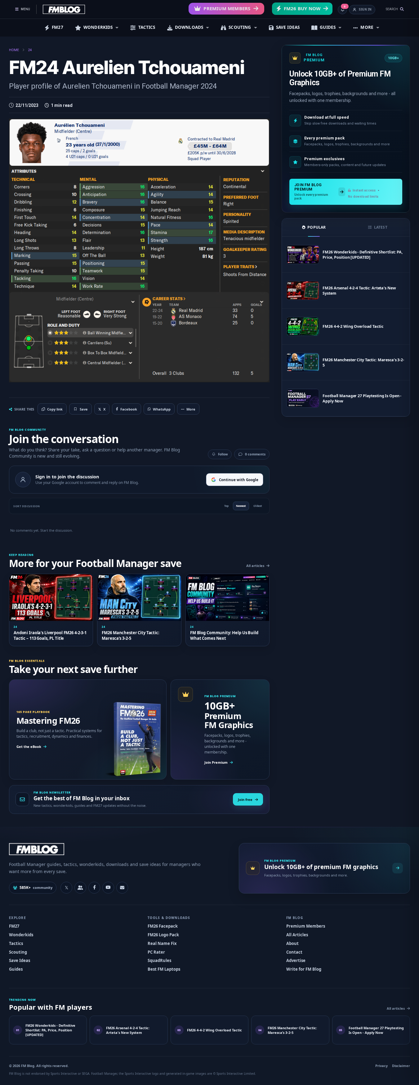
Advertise (295, 960)
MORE (366, 27)
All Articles (297, 935)
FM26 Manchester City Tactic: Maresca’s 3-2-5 (363, 362)
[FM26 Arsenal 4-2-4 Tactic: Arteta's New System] (302, 290)
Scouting (18, 952)
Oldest (257, 505)
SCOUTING (240, 27)
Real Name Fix (162, 943)
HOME (14, 50)
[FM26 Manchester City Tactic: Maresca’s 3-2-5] (302, 362)
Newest (241, 505)
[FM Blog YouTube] (108, 888)
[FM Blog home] (118, 849)
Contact (294, 952)
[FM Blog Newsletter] (122, 888)
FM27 (57, 27)
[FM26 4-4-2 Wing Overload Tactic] (302, 326)
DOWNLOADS (189, 27)
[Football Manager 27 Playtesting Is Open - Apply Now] (302, 398)
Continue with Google (238, 479)
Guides (16, 969)
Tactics (16, 943)
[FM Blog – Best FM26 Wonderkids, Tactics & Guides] (64, 9)
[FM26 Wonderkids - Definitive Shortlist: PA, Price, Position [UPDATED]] (302, 254)
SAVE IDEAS (288, 27)
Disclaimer (401, 1065)
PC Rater (156, 952)
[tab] (314, 227)
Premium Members (226, 8)
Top (226, 505)
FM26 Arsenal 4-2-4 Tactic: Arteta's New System (359, 290)
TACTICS (146, 27)
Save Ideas (19, 960)
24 (30, 50)
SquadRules (159, 960)
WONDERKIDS (98, 27)
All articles (255, 565)
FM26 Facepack (163, 926)
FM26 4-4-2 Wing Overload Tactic (353, 326)
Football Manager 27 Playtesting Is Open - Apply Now (362, 398)
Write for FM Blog (303, 969)
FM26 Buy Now (302, 8)
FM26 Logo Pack (163, 935)
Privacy (381, 1065)
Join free (245, 799)
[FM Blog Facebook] (94, 888)
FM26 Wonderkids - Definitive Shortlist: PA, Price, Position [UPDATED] (363, 254)
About (292, 943)
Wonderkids (21, 935)
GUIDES (328, 27)
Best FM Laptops (164, 969)
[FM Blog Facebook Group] (80, 888)
